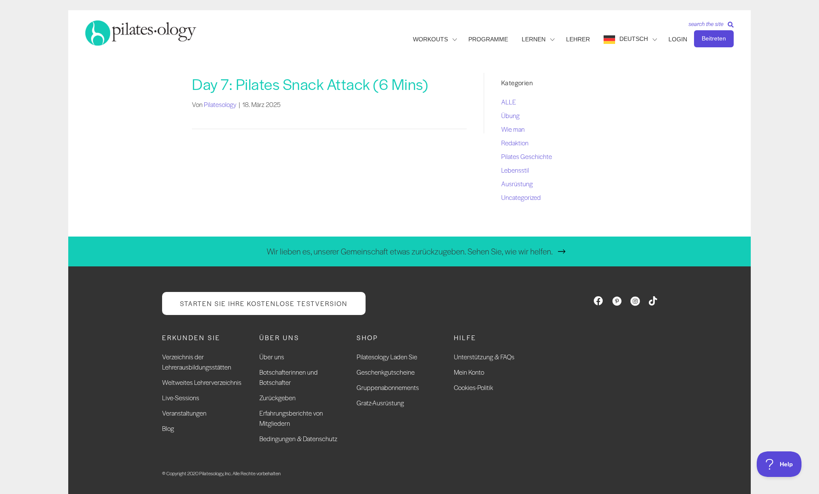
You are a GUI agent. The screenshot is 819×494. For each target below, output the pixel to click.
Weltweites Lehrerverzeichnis (201, 382)
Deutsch (633, 38)
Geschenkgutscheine (386, 371)
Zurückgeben (277, 397)
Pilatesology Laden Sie (387, 356)
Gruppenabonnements (388, 387)
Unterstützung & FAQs (484, 356)
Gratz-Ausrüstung (380, 402)
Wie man (513, 128)
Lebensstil (515, 169)
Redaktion (515, 142)
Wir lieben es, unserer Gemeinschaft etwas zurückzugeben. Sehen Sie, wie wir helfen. (410, 251)
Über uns (271, 356)
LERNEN (534, 39)
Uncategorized (521, 197)
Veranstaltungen (184, 412)
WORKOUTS (430, 39)
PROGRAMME (488, 39)
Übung (510, 115)
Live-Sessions (180, 397)
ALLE (508, 101)
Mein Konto (469, 371)
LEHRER (578, 39)
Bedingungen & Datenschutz (298, 438)
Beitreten (714, 38)
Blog (168, 428)
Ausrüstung (517, 183)
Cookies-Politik (473, 387)
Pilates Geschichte (526, 156)
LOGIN (677, 39)
